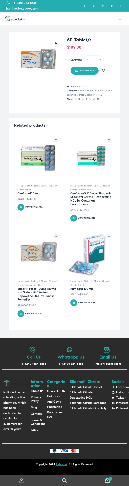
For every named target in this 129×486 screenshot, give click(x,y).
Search (64, 480)
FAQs (34, 430)
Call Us (34, 357)
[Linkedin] (120, 5)
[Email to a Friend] (98, 99)
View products (33, 207)
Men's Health (87, 90)
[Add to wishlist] (103, 71)
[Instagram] (102, 5)
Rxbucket (61, 464)
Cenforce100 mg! (28, 193)
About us (37, 391)
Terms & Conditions (37, 422)
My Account (21, 480)
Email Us (107, 357)
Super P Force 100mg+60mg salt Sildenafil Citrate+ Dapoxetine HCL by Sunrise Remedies (36, 294)
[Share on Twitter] (79, 99)
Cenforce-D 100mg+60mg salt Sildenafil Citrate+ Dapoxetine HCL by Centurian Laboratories (90, 199)
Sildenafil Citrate (103, 90)
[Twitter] (93, 5)
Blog (34, 407)
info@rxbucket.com (108, 364)
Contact (36, 414)
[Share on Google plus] (90, 99)
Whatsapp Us (70, 357)
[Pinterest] (111, 5)
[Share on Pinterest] (94, 99)
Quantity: (76, 59)
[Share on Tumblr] (86, 99)
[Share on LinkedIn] (83, 99)
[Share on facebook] (75, 99)
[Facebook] (84, 5)
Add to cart (87, 70)
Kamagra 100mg (81, 289)
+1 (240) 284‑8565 (34, 364)
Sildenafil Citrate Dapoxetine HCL (84, 94)
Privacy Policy (36, 399)
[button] (56, 42)
